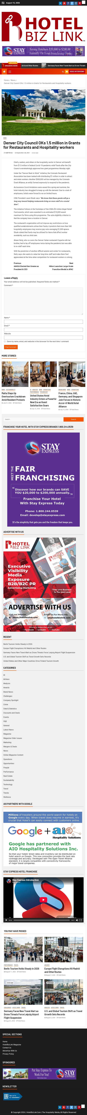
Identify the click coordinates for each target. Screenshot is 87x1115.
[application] (43, 899)
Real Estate (7, 776)
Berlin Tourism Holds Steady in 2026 (17, 644)
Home (5, 1042)
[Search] (63, 72)
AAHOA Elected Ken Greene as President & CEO (26, 266)
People (6, 768)
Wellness (7, 797)
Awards (6, 688)
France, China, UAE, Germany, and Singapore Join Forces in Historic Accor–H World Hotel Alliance (70, 400)
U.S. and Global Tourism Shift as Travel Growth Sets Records (27, 657)
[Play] (6, 920)
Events (6, 717)
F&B (5, 721)
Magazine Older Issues (12, 738)
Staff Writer (9, 153)
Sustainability (10, 389)
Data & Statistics (10, 709)
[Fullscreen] (81, 920)
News (5, 138)
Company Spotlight (10, 700)
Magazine (7, 734)
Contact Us (7, 1048)
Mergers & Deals (10, 747)
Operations (47, 389)
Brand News (62, 389)
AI (30, 389)
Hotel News (18, 403)
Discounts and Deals (11, 713)
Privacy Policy (8, 1054)
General (6, 725)
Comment (8, 285)
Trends (6, 793)
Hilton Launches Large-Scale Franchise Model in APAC (61, 266)
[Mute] (77, 920)
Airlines (6, 679)
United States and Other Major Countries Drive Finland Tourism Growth (31, 661)
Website (7, 334)
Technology (44, 392)
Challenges (7, 696)
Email (7, 326)
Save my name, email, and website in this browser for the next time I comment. (38, 341)
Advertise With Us (10, 1051)
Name (7, 318)
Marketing (7, 742)
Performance (34, 392)
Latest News (8, 730)
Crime (5, 704)
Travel (5, 789)
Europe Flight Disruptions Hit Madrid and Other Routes (24, 648)
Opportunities (8, 763)
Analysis (35, 389)
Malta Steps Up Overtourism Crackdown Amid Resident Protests (13, 396)
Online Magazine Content (13, 755)
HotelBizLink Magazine (12, 1045)
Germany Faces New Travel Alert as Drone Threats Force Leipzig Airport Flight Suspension (39, 652)
